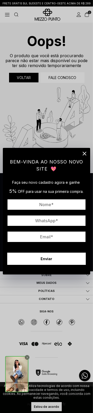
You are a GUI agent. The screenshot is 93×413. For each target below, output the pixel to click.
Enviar (46, 259)
